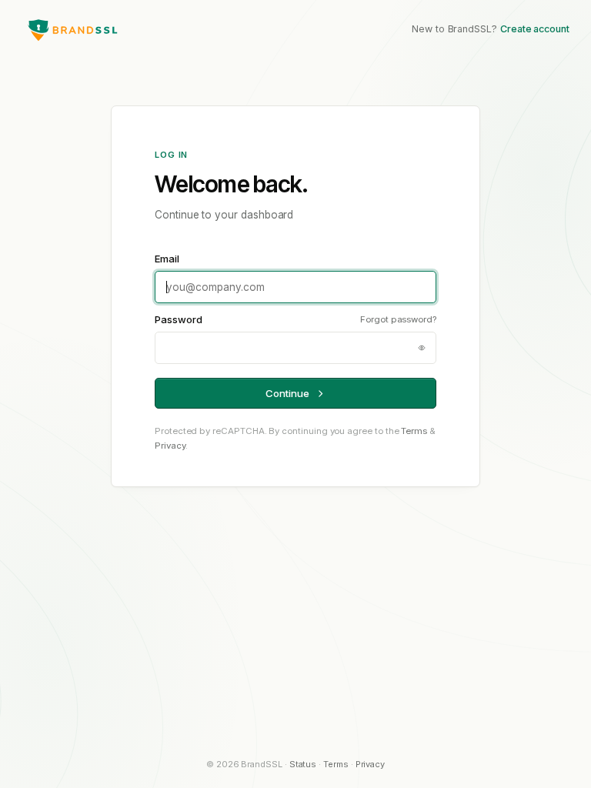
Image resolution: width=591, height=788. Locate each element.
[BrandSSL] (72, 29)
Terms (414, 431)
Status (303, 764)
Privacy (170, 445)
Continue (287, 393)
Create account (534, 29)
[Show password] (421, 347)
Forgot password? (398, 319)
